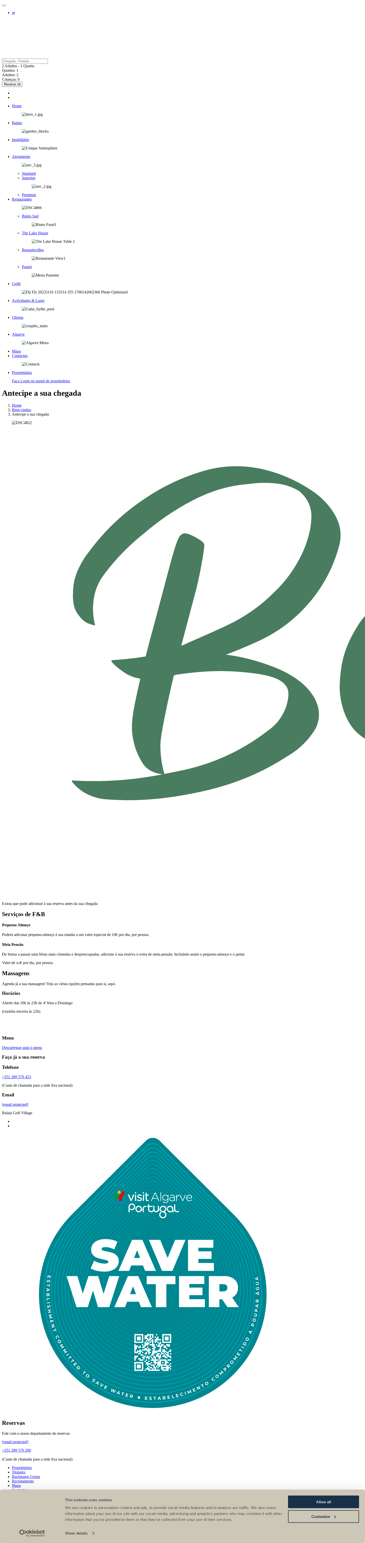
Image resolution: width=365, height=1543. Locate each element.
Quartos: (8, 70)
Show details (76, 1533)
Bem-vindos (21, 410)
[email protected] (15, 1104)
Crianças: (9, 79)
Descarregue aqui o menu (22, 1047)
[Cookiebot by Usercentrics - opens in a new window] (32, 1533)
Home (17, 405)
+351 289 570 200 (16, 1450)
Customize (320, 1516)
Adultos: (8, 75)
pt (13, 12)
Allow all (323, 1502)
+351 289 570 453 (16, 1077)
